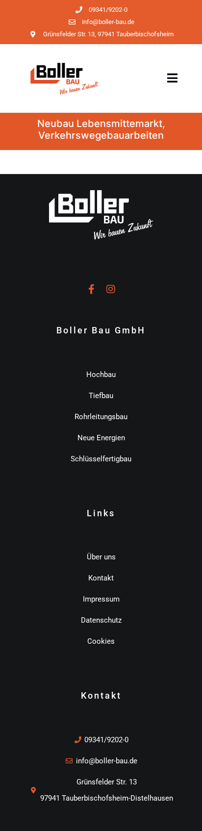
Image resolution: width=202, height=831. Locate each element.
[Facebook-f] (91, 289)
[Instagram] (111, 289)
